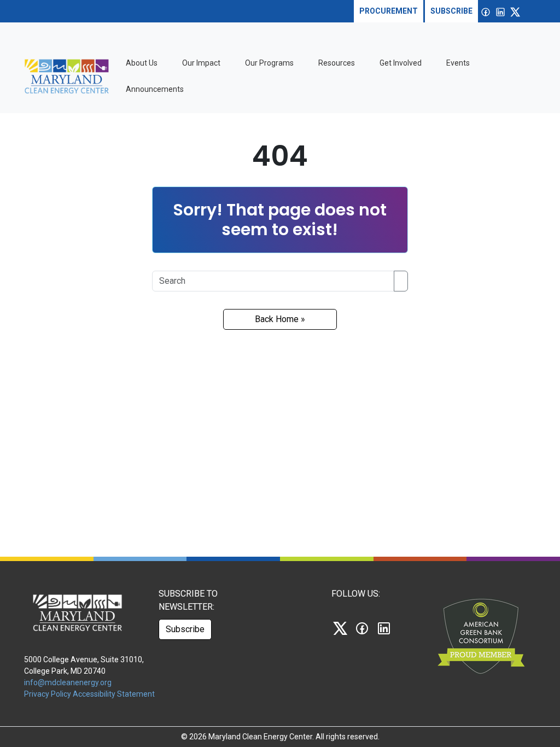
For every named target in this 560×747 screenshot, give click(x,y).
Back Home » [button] (280, 319)
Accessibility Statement (114, 694)
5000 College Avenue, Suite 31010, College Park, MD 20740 (84, 665)
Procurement (388, 11)
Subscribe (451, 11)
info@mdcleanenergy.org (68, 682)
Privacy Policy (48, 694)
